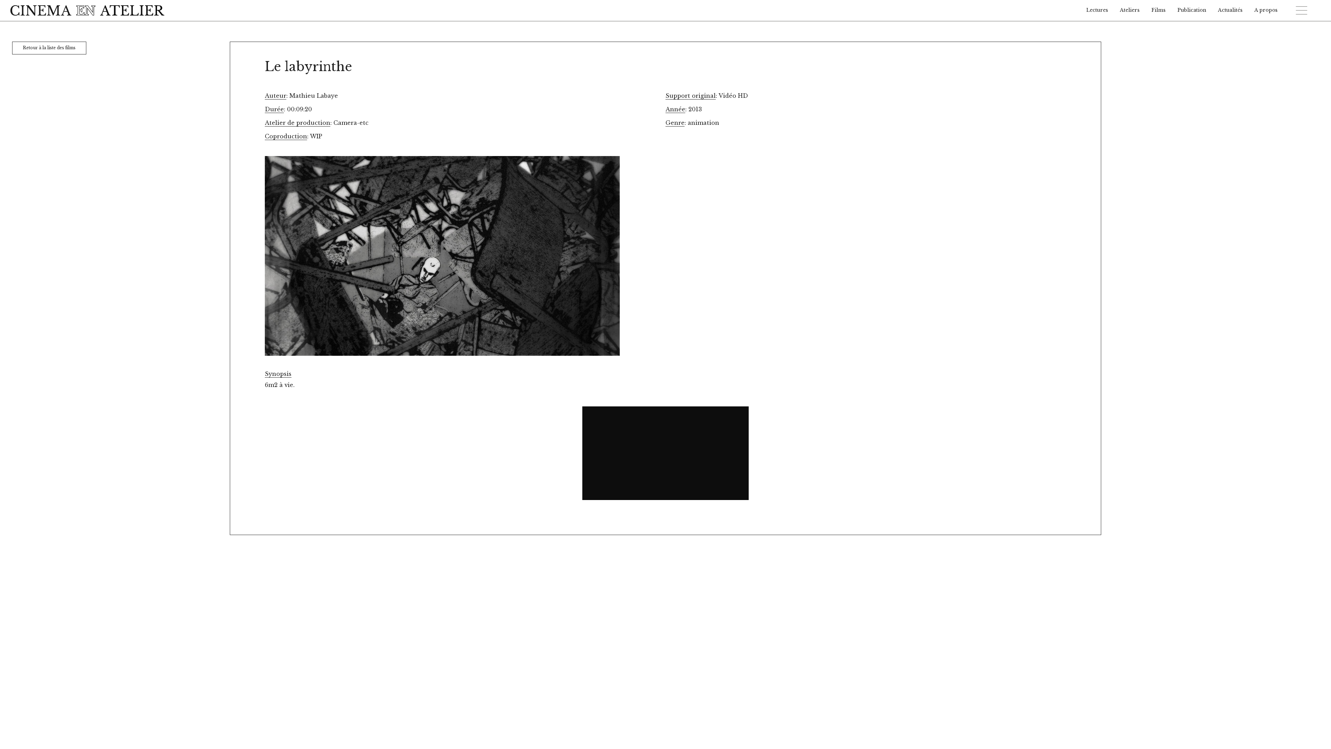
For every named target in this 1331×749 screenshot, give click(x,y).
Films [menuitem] (1158, 10)
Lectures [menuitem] (1097, 10)
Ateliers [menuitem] (1130, 10)
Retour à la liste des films (49, 47)
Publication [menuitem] (1191, 10)
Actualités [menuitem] (1230, 10)
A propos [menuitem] (1266, 10)
